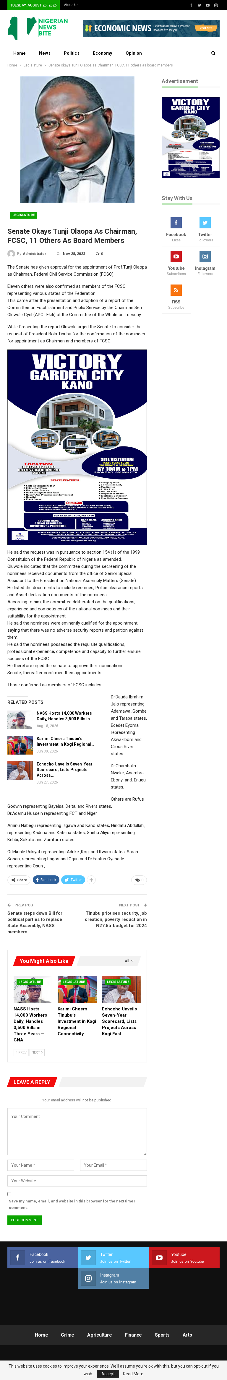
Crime (67, 1335)
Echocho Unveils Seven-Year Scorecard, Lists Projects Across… (65, 770)
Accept (108, 1373)
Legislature (23, 215)
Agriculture (99, 1335)
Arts (187, 1335)
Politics (72, 53)
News (45, 53)
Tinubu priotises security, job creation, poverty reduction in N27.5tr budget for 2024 (116, 919)
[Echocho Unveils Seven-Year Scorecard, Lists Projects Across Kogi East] (20, 770)
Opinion (134, 53)
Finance (133, 1335)
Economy (102, 53)
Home (19, 53)
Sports (162, 1335)
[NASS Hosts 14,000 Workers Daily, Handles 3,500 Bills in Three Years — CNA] (20, 720)
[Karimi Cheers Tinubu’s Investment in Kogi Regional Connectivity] (20, 745)
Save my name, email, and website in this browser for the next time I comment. (72, 1204)
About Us (71, 5)
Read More (133, 1374)
